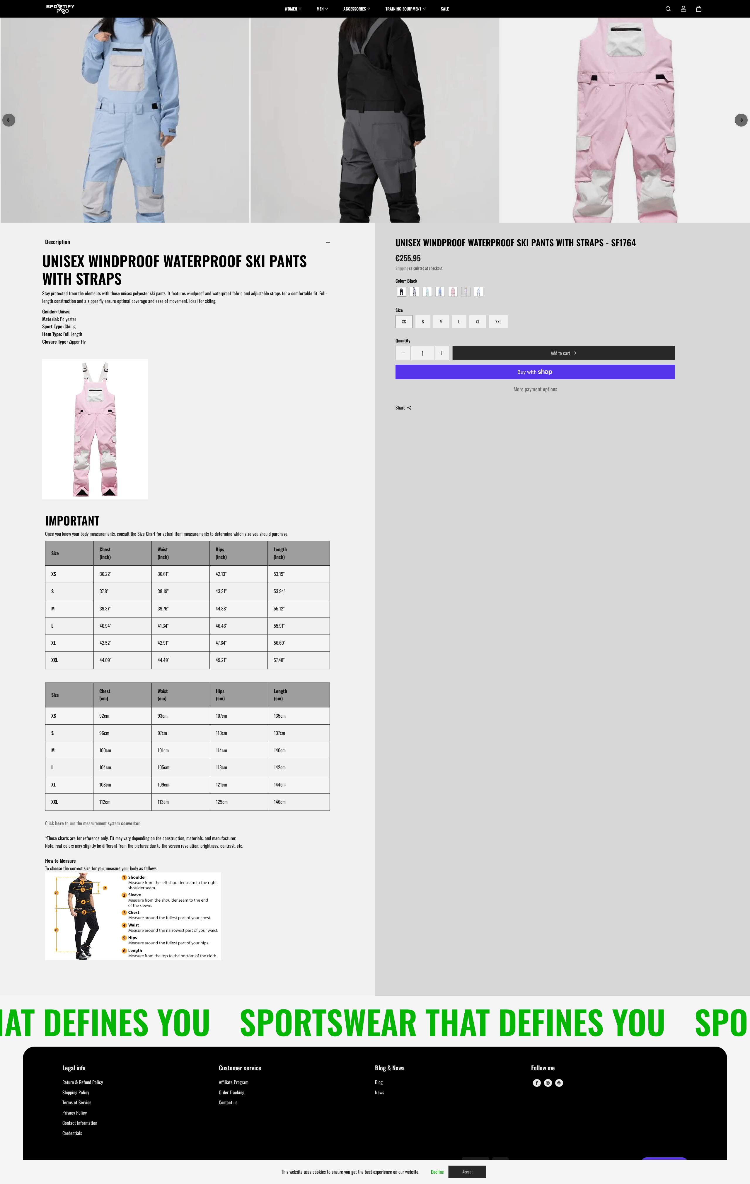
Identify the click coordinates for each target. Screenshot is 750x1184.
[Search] (668, 8)
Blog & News (390, 1068)
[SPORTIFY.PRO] (60, 8)
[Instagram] (547, 1083)
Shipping (402, 268)
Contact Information (79, 1122)
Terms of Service (76, 1102)
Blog (379, 1082)
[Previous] (8, 120)
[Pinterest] (559, 1083)
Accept (467, 1171)
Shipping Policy (75, 1092)
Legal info (74, 1068)
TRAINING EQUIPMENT (403, 9)
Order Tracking (231, 1092)
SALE (445, 9)
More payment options (535, 389)
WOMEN (291, 9)
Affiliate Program (233, 1082)
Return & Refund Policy (82, 1082)
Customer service (240, 1068)
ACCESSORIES (354, 9)
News (379, 1092)
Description (57, 241)
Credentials (72, 1133)
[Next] (741, 120)
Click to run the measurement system (92, 823)
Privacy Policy (74, 1112)
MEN (320, 9)
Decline (437, 1171)
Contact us (228, 1102)
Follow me (543, 1068)
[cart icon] (698, 8)
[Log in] (683, 8)
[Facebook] (536, 1083)
